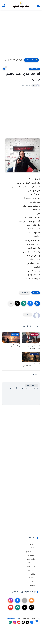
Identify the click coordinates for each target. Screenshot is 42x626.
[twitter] (24, 607)
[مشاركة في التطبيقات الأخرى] (10, 303)
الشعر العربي (31, 559)
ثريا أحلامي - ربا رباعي (13, 346)
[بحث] (3, 5)
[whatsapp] (17, 607)
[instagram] (10, 600)
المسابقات (32, 563)
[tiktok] (31, 607)
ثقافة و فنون (31, 567)
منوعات (33, 585)
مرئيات (33, 581)
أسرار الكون (31, 544)
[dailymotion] (24, 600)
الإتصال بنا (32, 548)
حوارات (33, 574)
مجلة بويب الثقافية (12, 618)
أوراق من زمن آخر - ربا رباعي (12, 60)
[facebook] (17, 600)
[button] (30, 303)
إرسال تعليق (31, 385)
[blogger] (31, 600)
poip (33, 85)
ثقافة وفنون (34, 69)
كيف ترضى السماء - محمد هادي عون (33, 347)
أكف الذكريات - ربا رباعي (31, 366)
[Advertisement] (21, 34)
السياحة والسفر (30, 555)
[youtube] (10, 607)
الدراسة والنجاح (30, 552)
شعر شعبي (31, 578)
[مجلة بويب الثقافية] (21, 4)
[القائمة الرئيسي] (38, 5)
